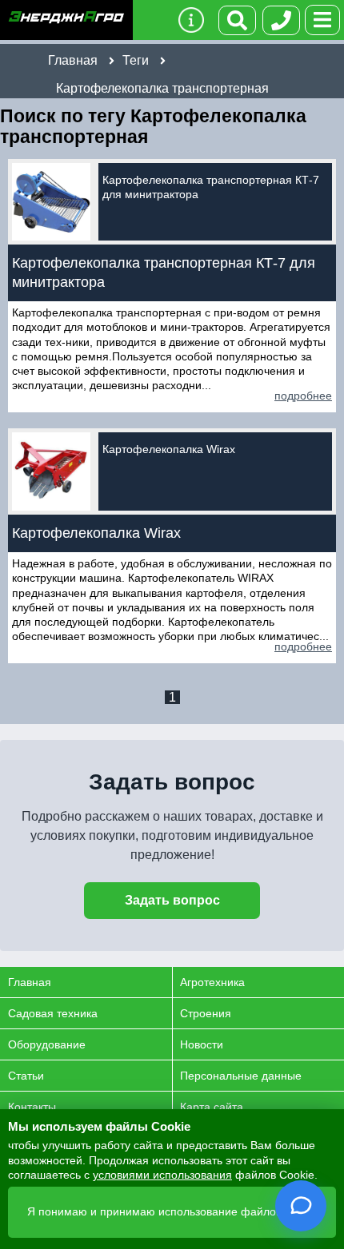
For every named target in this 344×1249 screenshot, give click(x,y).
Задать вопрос (172, 900)
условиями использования (162, 1174)
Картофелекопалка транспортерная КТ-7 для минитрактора (210, 187)
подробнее (303, 395)
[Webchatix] (300, 1205)
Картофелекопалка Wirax (168, 449)
